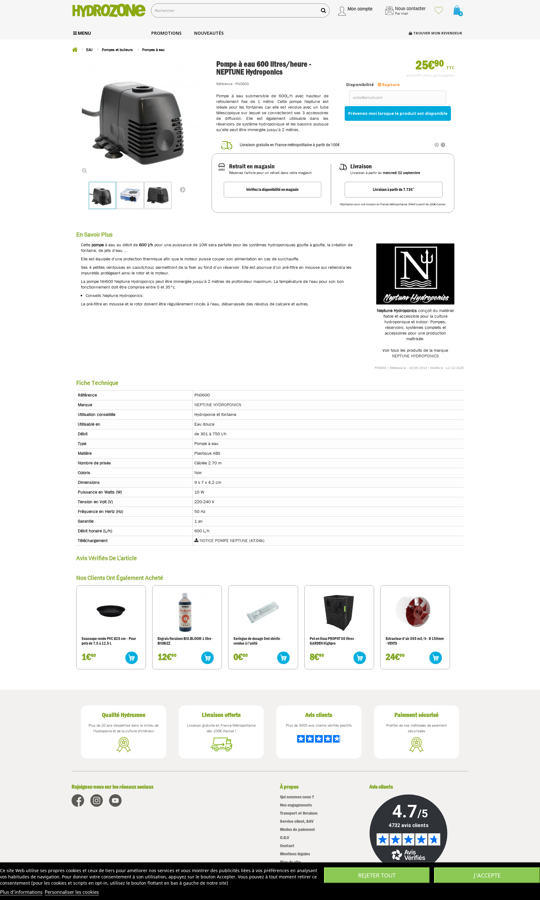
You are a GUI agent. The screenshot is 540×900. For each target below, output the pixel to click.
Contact (287, 845)
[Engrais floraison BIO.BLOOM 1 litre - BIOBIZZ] (187, 612)
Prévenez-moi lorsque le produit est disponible (398, 113)
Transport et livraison (299, 813)
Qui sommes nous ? (297, 797)
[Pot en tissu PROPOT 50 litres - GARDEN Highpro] (339, 612)
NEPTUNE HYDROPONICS (415, 356)
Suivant (182, 189)
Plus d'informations (21, 892)
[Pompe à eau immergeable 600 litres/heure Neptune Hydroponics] (158, 195)
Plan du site (290, 862)
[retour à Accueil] (75, 50)
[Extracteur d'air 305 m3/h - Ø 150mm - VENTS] (415, 612)
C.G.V (284, 837)
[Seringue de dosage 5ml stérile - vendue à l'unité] (263, 612)
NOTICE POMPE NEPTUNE (224, 540)
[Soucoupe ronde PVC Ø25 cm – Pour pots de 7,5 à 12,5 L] (111, 612)
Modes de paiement (297, 829)
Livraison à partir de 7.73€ (393, 189)
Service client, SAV (296, 821)
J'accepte (487, 875)
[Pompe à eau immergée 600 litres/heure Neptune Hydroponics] (102, 195)
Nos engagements (296, 805)
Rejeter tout (377, 875)
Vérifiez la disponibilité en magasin (272, 189)
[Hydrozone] (109, 10)
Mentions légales (295, 854)
